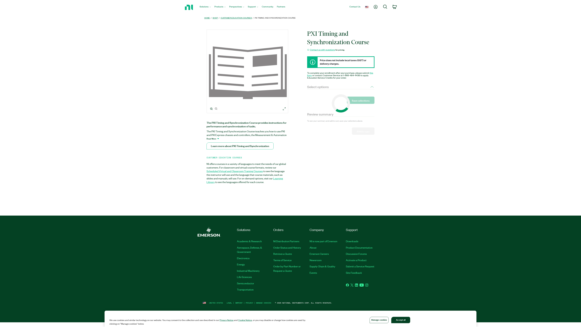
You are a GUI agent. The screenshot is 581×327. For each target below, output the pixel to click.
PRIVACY (249, 303)
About (313, 247)
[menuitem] (205, 7)
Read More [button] (211, 138)
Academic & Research (249, 241)
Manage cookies (263, 303)
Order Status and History (287, 247)
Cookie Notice (245, 320)
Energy (241, 264)
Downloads (352, 241)
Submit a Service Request (360, 266)
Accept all (400, 320)
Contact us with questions (322, 49)
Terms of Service (282, 260)
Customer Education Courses (236, 17)
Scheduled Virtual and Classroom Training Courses (235, 171)
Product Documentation (359, 247)
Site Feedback (354, 272)
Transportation (245, 289)
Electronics (243, 258)
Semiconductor (245, 283)
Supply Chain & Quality (322, 266)
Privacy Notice (226, 320)
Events (313, 272)
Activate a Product (356, 260)
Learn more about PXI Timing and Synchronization (240, 146)
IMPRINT (239, 303)
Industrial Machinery (248, 270)
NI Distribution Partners (286, 241)
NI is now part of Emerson (323, 241)
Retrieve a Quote (282, 253)
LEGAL (229, 303)
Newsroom (316, 260)
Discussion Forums (356, 253)
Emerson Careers (319, 253)
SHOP (215, 17)
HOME (207, 17)
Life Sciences (244, 277)
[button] (248, 72)
